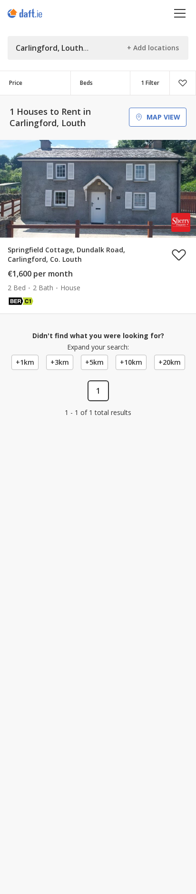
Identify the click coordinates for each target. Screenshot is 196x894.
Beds (86, 83)
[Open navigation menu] (180, 13)
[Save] (183, 83)
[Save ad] (178, 254)
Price (15, 83)
